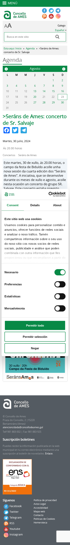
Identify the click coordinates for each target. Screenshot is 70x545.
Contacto (38, 515)
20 (34, 97)
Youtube (15, 529)
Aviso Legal (40, 503)
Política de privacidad (45, 500)
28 (44, 102)
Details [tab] (35, 205)
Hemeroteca (40, 522)
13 (34, 91)
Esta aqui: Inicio (13, 48)
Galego (62, 25)
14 (44, 91)
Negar (35, 348)
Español (59, 30)
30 (62, 102)
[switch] (60, 284)
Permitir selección (35, 336)
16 (62, 91)
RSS (12, 523)
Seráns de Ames (27, 155)
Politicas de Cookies (44, 518)
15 (53, 91)
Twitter (14, 512)
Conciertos (9, 155)
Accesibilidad (41, 507)
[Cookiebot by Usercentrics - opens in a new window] (49, 194)
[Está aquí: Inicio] (15, 17)
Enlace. (49, 453)
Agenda (30, 48)
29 (53, 102)
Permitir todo (35, 325)
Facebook (16, 506)
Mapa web (39, 511)
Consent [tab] (12, 205)
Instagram (16, 534)
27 (34, 102)
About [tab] (57, 205)
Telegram (16, 517)
